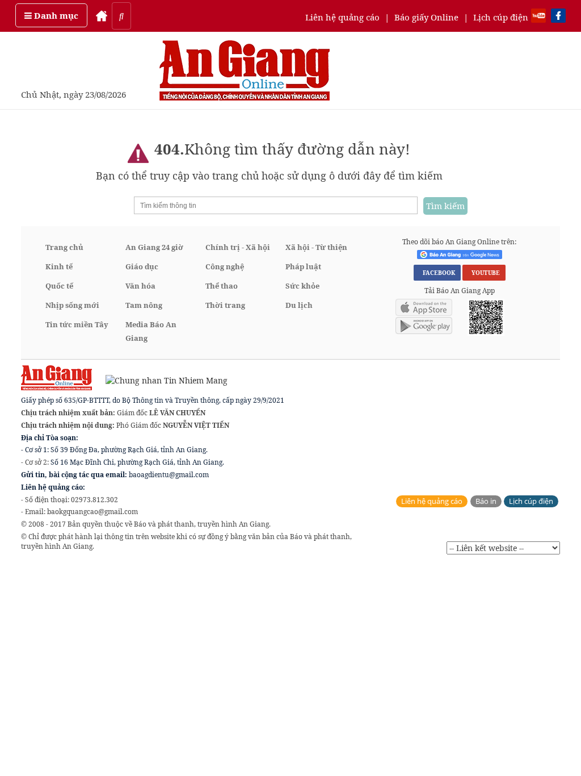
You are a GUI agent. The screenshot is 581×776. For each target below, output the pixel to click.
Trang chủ (64, 247)
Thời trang (225, 305)
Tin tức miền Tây (76, 324)
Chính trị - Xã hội (237, 247)
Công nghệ (224, 266)
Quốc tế (59, 286)
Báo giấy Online (426, 17)
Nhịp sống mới (72, 305)
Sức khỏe (302, 286)
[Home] (101, 16)
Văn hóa (140, 286)
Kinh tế (59, 266)
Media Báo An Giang (150, 331)
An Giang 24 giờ (154, 247)
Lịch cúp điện (500, 17)
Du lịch (299, 305)
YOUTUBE (484, 273)
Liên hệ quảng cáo (342, 17)
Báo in (485, 501)
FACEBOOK (437, 273)
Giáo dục (141, 266)
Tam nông (143, 305)
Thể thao (221, 286)
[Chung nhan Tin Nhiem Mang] (161, 379)
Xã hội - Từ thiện (316, 247)
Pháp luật (303, 266)
